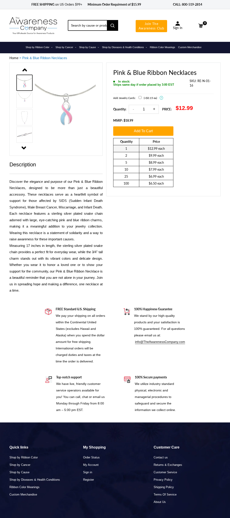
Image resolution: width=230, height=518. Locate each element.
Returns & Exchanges (168, 465)
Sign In (177, 28)
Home (13, 58)
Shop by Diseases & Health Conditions (34, 479)
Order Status (91, 457)
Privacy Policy (163, 479)
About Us (160, 502)
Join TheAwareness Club (151, 26)
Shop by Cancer (19, 465)
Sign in (87, 472)
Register (88, 479)
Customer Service (165, 472)
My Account (91, 465)
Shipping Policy (164, 487)
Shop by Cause (19, 472)
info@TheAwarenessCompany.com (160, 342)
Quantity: (119, 109)
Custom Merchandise (23, 494)
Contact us (161, 457)
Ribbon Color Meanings (24, 487)
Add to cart (143, 131)
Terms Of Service (165, 494)
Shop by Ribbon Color (23, 457)
